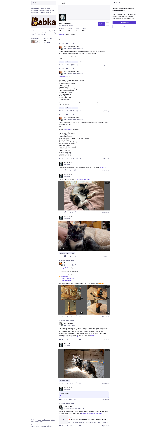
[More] (82, 65)
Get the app (43, 425)
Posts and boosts (64, 40)
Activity (61, 34)
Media (67, 34)
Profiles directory (46, 420)
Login (124, 26)
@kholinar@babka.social (65, 25)
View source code (41, 426)
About (39, 420)
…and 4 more (81, 62)
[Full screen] (107, 248)
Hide (107, 182)
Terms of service (39, 421)
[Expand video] (104, 248)
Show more (63, 396)
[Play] (60, 248)
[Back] (60, 3)
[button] (84, 236)
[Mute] (63, 248)
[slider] (84, 246)
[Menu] (107, 24)
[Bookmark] (78, 65)
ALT (82, 298)
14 (60, 30)
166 (69, 30)
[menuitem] (84, 236)
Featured (72, 34)
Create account (124, 22)
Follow (101, 24)
